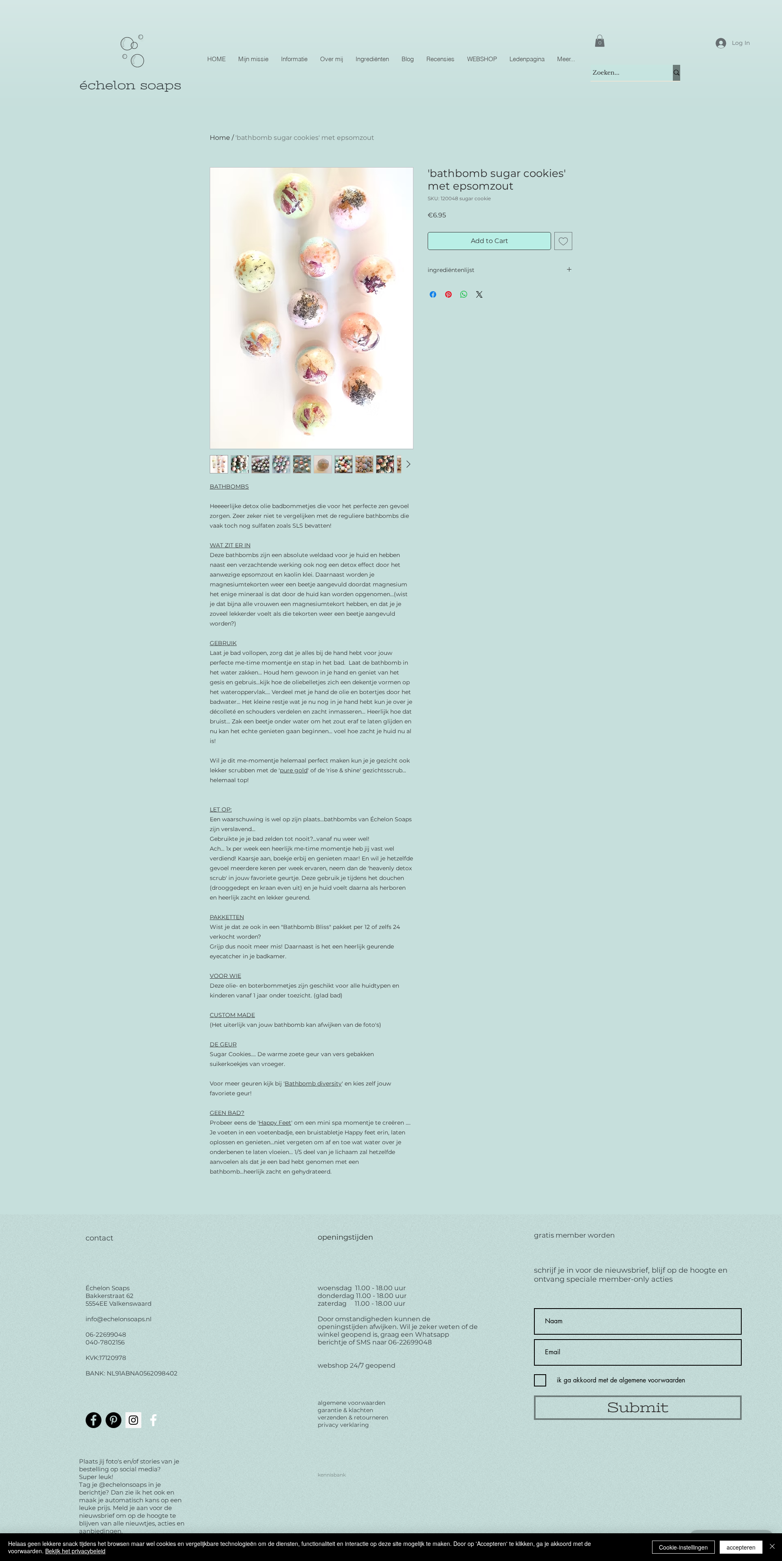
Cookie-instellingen (683, 1547)
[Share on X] (479, 294)
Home (220, 138)
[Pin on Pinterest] (448, 294)
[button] (600, 41)
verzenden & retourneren (353, 1417)
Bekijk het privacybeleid (75, 1551)
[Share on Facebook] (433, 294)
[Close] (772, 1547)
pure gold (294, 770)
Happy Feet (275, 1122)
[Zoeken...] (676, 73)
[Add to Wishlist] (563, 241)
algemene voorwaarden (351, 1402)
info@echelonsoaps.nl (119, 1319)
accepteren (741, 1547)
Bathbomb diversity (313, 1083)
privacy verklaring (343, 1424)
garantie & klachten (345, 1410)
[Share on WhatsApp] (464, 294)
